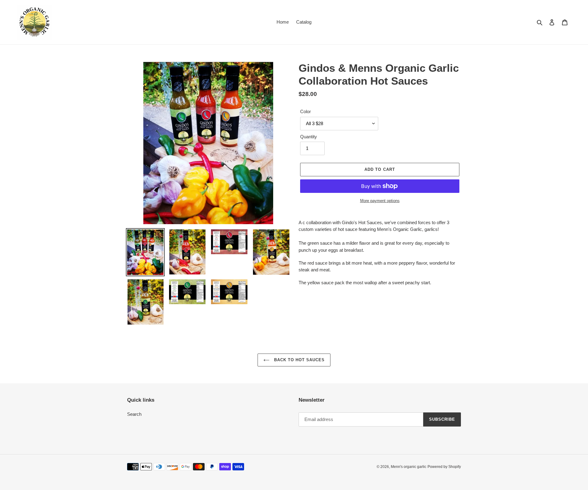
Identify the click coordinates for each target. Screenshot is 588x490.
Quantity (308, 136)
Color (305, 111)
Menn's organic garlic (408, 467)
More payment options (380, 200)
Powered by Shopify (444, 467)
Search (134, 414)
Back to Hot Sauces (299, 360)
